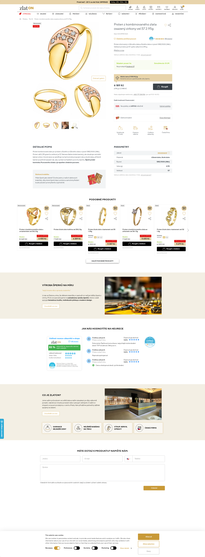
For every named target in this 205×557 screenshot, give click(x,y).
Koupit (164, 87)
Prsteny (76, 14)
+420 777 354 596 (139, 94)
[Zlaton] (26, 8)
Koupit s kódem (35, 244)
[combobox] (102, 8)
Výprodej (27, 14)
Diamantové (160, 14)
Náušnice (93, 14)
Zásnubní (59, 14)
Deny (149, 551)
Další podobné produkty (102, 261)
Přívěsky (142, 14)
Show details (124, 548)
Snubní (43, 14)
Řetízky (109, 14)
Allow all (149, 537)
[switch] (77, 548)
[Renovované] (33, 218)
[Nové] (102, 218)
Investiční (179, 14)
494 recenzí (168, 39)
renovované (162, 153)
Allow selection (148, 544)
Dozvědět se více (50, 306)
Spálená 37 (130, 67)
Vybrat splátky (165, 106)
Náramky (125, 14)
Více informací (165, 118)
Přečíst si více (119, 50)
